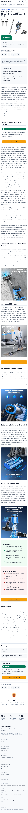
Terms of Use (4, 776)
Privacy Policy (4, 772)
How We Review (4, 766)
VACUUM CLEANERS (6, 9)
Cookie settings (4, 779)
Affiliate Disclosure (5, 774)
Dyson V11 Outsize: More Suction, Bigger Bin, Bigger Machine (14, 650)
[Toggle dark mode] (26, 1)
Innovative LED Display (9, 73)
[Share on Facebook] (5, 54)
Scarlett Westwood (14, 701)
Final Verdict (7, 80)
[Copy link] (18, 54)
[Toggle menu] (19, 1)
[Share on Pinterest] (2, 54)
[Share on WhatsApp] (12, 54)
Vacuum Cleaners (12, 4)
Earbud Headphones (6, 750)
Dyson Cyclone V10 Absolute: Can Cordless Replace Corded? (12, 656)
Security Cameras (5, 741)
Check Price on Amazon (14, 142)
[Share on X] (9, 54)
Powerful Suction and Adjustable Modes (13, 71)
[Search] (23, 1)
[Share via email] (15, 54)
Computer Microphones (7, 757)
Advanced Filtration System (10, 75)
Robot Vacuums (5, 748)
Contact (3, 768)
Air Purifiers (4, 755)
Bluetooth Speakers (6, 744)
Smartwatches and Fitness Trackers (9, 753)
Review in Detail (6, 1)
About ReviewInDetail (5, 764)
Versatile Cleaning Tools (9, 78)
